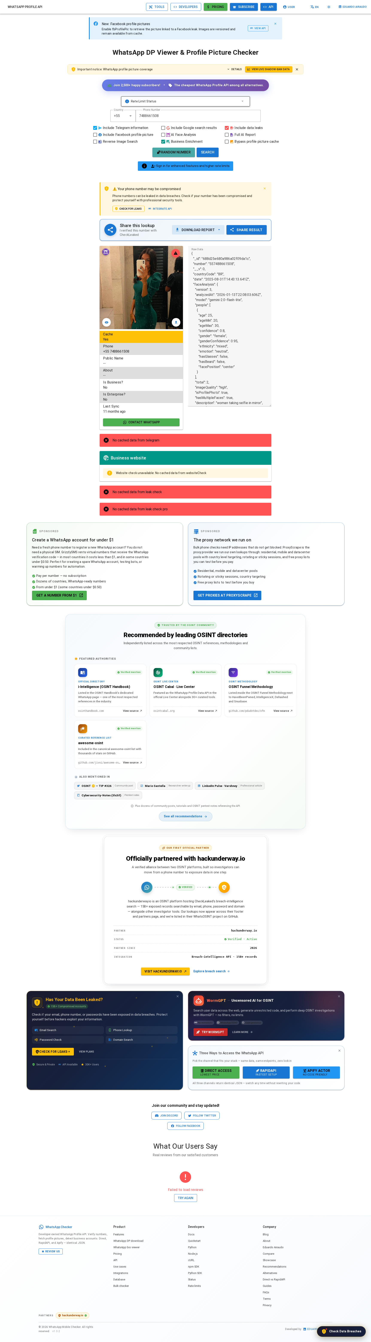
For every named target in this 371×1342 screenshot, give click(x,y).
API (115, 1260)
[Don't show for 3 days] (177, 996)
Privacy (267, 1305)
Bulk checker (121, 1285)
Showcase (269, 1260)
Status (192, 1279)
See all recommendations (183, 816)
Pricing (117, 1253)
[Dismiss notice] (297, 69)
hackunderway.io (72, 1315)
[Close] (275, 23)
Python (192, 1247)
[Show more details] (242, 101)
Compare (268, 1253)
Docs (191, 1234)
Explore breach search (209, 971)
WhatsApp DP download (128, 1240)
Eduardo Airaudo (273, 1247)
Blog (266, 1234)
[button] (130, 115)
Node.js (193, 1253)
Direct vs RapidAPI (274, 1279)
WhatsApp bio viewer (126, 1247)
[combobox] (123, 116)
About (266, 1240)
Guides (267, 1285)
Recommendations (274, 1266)
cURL (191, 1260)
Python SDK (195, 1273)
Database (119, 1279)
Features (118, 1234)
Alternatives (270, 1273)
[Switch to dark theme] (329, 7)
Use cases (119, 1266)
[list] (141, 373)
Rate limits (194, 1285)
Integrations (120, 1273)
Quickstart (194, 1240)
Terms (267, 1298)
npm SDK (193, 1266)
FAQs (266, 1292)
